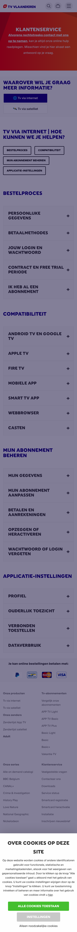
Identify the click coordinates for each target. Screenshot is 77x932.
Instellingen (38, 917)
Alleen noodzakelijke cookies (38, 926)
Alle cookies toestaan (38, 906)
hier (50, 895)
